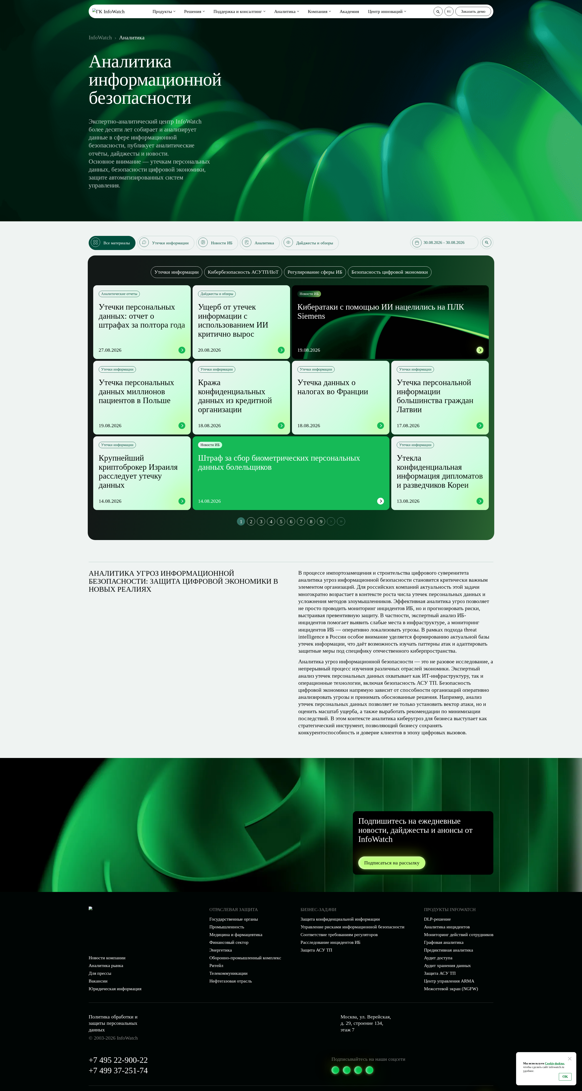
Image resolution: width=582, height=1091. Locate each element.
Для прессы (100, 973)
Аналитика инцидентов (447, 926)
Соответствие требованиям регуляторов (339, 934)
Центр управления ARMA (449, 980)
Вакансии (98, 980)
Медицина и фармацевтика (235, 934)
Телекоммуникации (228, 973)
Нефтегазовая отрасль (230, 980)
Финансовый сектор (228, 942)
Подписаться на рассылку (391, 863)
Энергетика (220, 949)
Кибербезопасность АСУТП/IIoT (243, 272)
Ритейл (216, 965)
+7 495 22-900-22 (118, 1060)
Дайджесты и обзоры (314, 243)
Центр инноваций (385, 11)
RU (449, 11)
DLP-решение (437, 919)
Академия (349, 11)
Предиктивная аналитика (448, 949)
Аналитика (285, 11)
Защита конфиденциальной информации (340, 919)
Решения (192, 11)
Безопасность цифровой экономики (389, 272)
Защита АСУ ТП (316, 949)
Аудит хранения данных (447, 965)
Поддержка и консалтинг (237, 11)
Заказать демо (473, 11)
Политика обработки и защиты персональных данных (113, 1023)
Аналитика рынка (106, 965)
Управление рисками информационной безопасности (352, 926)
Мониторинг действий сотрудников (458, 934)
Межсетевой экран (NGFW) (451, 988)
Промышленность (226, 926)
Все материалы (116, 243)
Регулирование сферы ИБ (315, 272)
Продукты (162, 11)
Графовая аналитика (444, 942)
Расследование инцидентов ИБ (330, 942)
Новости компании (107, 957)
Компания (317, 11)
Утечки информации (170, 243)
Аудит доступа (438, 957)
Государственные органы (233, 919)
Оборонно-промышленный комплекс (245, 957)
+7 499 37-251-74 (118, 1070)
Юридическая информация (115, 988)
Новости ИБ (221, 243)
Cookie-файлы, (555, 1063)
